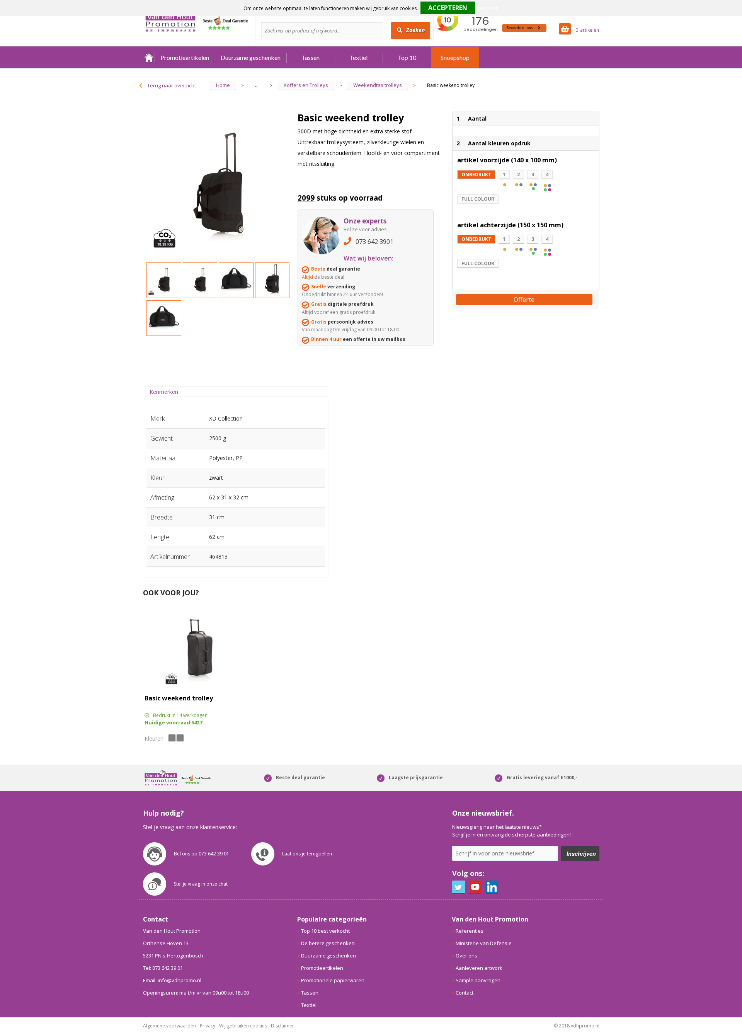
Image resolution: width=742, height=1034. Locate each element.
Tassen (310, 57)
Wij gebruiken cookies (243, 1025)
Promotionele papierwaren (332, 980)
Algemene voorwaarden (169, 1025)
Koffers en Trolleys (306, 85)
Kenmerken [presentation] (164, 391)
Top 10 (407, 57)
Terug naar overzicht (171, 85)
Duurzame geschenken (251, 57)
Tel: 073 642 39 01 (163, 967)
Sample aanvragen (478, 980)
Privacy (207, 1025)
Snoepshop (455, 57)
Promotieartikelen (184, 57)
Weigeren (488, 8)
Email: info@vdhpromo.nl (172, 980)
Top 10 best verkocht (325, 930)
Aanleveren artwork (479, 967)
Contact (464, 992)
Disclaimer (282, 1025)
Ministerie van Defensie (484, 943)
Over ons (466, 955)
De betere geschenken (328, 943)
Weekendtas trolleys (377, 85)
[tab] (164, 391)
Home (149, 57)
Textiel (358, 57)
